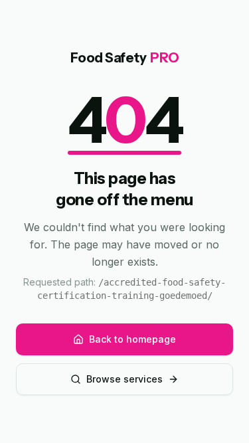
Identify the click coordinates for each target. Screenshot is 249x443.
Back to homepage (132, 339)
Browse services (124, 379)
